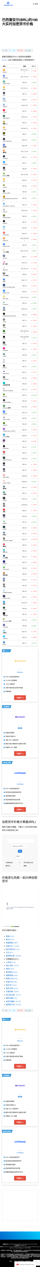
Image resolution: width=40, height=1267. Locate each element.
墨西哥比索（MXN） (14, 956)
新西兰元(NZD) (12, 978)
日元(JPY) (9, 952)
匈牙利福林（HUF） (14, 1001)
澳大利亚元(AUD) (13, 949)
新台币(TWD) (11, 985)
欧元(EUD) (10, 939)
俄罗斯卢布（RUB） (14, 1004)
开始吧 (19, 698)
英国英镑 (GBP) (12, 943)
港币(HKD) (10, 969)
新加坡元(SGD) (11, 972)
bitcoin (4, 60)
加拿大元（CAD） (13, 946)
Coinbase (20, 784)
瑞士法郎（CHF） (13, 965)
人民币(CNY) (11, 962)
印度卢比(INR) (11, 982)
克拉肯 (20, 728)
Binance (20, 672)
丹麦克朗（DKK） (13, 991)
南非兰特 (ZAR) (12, 988)
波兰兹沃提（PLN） (14, 995)
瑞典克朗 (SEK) (12, 975)
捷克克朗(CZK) (11, 998)
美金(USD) (10, 936)
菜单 (36, 4)
